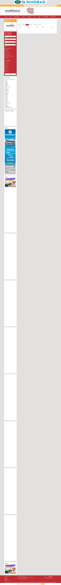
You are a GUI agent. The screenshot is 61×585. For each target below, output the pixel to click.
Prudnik (39, 16)
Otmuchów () (6, 98)
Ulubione (33, 5)
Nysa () (6, 95)
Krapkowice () (7, 90)
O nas (46, 5)
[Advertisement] (44, 11)
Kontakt (55, 5)
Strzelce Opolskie (45, 16)
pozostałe (7, 58)
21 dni (39, 24)
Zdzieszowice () (7, 106)
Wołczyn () (6, 104)
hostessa (7, 51)
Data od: (6, 40)
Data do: (6, 43)
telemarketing (7, 57)
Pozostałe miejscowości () (8, 107)
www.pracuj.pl (7, 61)
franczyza (7, 49)
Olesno (34, 16)
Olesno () (6, 96)
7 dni (31, 24)
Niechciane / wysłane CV (39, 5)
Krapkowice (29, 16)
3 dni (27, 24)
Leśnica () (6, 91)
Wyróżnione (7, 46)
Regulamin (6, 579)
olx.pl (6, 69)
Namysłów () (6, 93)
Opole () (6, 97)
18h (24, 24)
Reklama (6, 578)
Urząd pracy (7, 70)
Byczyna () (6, 82)
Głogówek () (6, 83)
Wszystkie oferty (53, 16)
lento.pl (6, 68)
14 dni (35, 24)
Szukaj (10, 74)
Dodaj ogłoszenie (27, 5)
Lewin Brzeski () (7, 92)
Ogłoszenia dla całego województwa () (10, 79)
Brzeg (10, 16)
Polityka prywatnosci (7, 580)
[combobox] (10, 29)
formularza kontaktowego (24, 578)
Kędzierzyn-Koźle (16, 16)
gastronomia (7, 50)
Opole (6, 16)
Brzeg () (6, 81)
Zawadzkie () (6, 105)
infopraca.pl (7, 67)
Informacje (50, 5)
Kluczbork (23, 16)
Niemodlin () (6, 94)
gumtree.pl (7, 66)
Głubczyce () (6, 84)
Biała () (6, 80)
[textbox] (10, 29)
